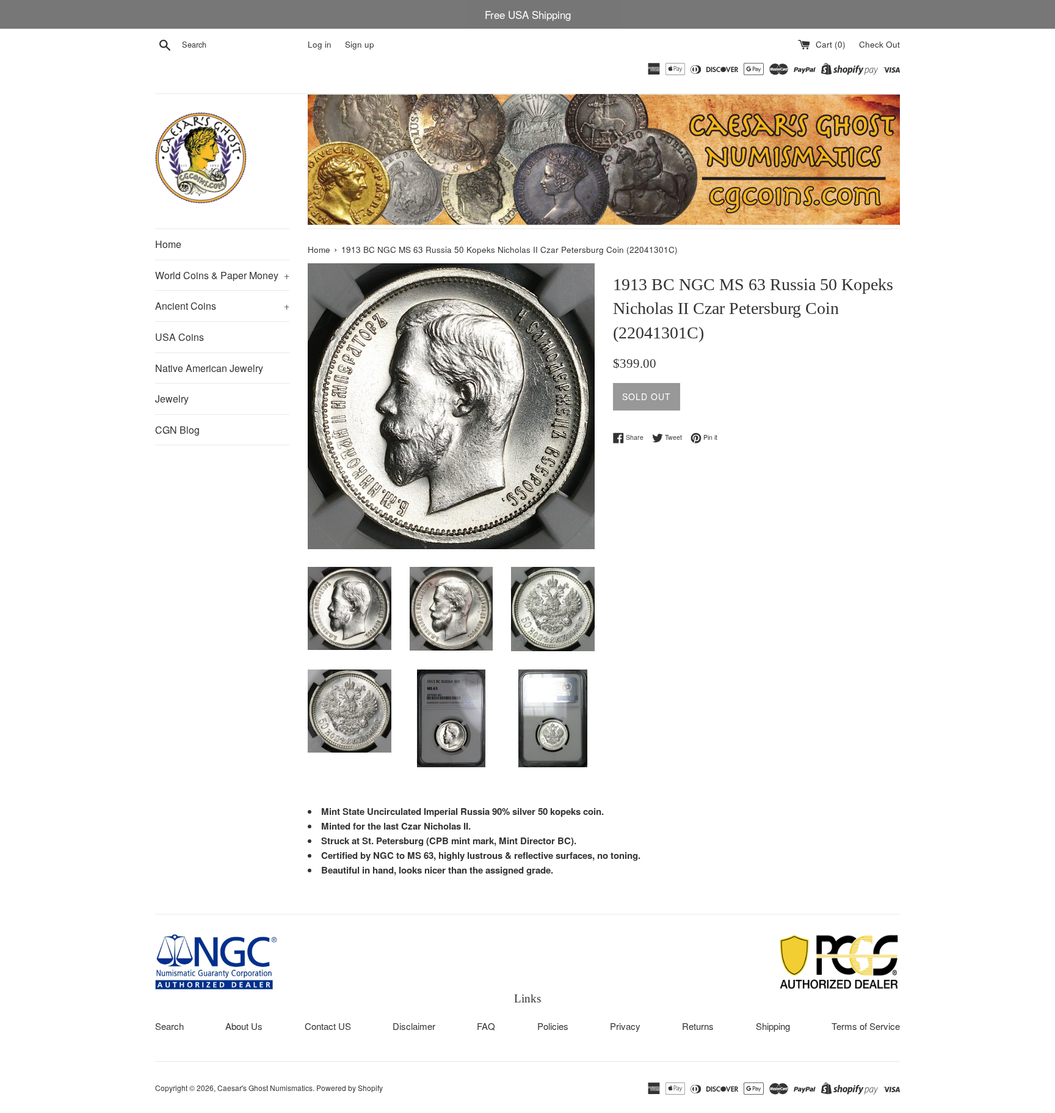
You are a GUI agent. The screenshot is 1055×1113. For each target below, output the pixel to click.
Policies (552, 1026)
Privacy (625, 1026)
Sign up (359, 44)
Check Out (879, 44)
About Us (244, 1026)
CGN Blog (177, 430)
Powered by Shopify (349, 1087)
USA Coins (179, 337)
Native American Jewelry (209, 368)
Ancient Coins (222, 306)
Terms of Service (866, 1026)
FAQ (486, 1026)
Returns (698, 1026)
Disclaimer (414, 1026)
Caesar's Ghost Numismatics (265, 1087)
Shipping (773, 1026)
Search (169, 1026)
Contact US (328, 1026)
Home (168, 244)
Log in (320, 44)
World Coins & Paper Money (222, 275)
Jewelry (172, 399)
